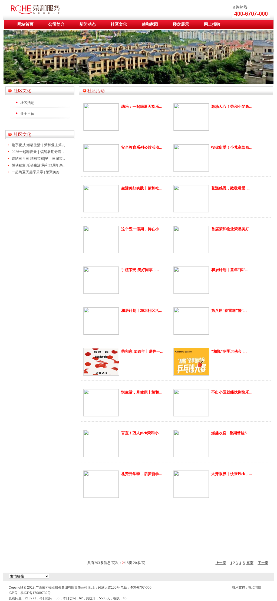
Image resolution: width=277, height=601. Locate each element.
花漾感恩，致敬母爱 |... (230, 188)
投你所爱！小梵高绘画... (231, 147)
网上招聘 (212, 24)
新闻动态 (88, 24)
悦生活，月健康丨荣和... (141, 392)
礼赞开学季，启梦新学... (141, 474)
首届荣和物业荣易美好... (231, 229)
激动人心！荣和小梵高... (231, 107)
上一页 (221, 563)
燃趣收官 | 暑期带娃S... (230, 433)
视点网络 (254, 587)
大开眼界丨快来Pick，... (231, 474)
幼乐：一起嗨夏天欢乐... (141, 107)
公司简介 (56, 24)
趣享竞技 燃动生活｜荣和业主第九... (40, 145)
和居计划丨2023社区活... (141, 311)
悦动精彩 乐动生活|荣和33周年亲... (38, 165)
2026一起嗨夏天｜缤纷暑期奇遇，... (39, 152)
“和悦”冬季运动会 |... (229, 351)
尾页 (249, 563)
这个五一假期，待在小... (141, 229)
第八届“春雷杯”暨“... (229, 311)
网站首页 (25, 24)
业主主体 (27, 114)
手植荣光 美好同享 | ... (140, 270)
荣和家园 (150, 24)
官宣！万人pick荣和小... (141, 433)
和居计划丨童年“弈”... (230, 270)
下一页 (263, 563)
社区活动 (27, 103)
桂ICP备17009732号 (36, 593)
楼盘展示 (181, 24)
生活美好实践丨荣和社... (141, 188)
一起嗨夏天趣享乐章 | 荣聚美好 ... (37, 172)
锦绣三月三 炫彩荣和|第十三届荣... (38, 158)
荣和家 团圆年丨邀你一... (142, 351)
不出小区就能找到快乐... (231, 392)
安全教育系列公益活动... (141, 147)
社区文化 (119, 24)
